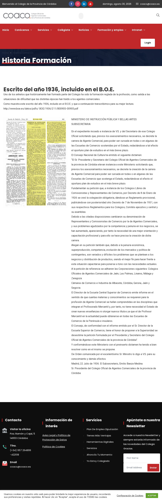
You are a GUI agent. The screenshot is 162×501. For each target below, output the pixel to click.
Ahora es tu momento (99, 454)
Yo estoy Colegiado (98, 461)
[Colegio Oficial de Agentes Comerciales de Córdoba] (26, 16)
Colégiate (64, 30)
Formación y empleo (110, 30)
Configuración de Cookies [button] (130, 495)
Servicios (43, 30)
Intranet (137, 30)
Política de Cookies (53, 446)
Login (148, 42)
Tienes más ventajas (99, 435)
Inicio (5, 30)
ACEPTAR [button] (152, 495)
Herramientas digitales (100, 441)
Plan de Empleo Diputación (102, 429)
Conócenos (22, 30)
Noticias (84, 30)
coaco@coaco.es (150, 4)
